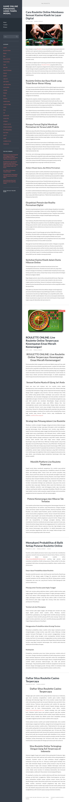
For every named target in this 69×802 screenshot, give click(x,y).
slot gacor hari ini (7, 124)
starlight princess (7, 141)
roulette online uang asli (37, 415)
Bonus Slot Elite (6, 59)
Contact (5, 24)
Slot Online (5, 132)
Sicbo (4, 110)
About (4, 22)
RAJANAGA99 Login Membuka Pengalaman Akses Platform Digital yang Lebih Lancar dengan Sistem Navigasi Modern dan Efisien (10, 164)
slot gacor (5, 121)
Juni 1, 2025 (29, 349)
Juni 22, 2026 (29, 21)
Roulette (5, 98)
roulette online (6, 101)
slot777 (5, 135)
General (5, 73)
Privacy (5, 27)
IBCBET (5, 76)
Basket (4, 53)
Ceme (4, 64)
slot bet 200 (6, 118)
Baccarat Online (7, 50)
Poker (4, 95)
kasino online (6, 87)
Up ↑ (52, 798)
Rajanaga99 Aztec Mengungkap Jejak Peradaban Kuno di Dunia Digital (10, 176)
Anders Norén (60, 797)
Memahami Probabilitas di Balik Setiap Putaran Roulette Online (44, 544)
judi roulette (6, 81)
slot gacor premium (7, 126)
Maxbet (5, 93)
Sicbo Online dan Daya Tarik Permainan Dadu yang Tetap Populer (9, 182)
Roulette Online (46, 64)
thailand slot (6, 143)
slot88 (4, 138)
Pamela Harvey (38, 21)
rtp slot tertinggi (7, 104)
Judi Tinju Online (7, 84)
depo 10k (5, 67)
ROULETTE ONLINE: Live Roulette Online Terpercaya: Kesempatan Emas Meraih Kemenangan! (42, 342)
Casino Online (6, 61)
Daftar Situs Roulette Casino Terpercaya (42, 680)
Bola (4, 56)
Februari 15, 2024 (30, 548)
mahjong (5, 90)
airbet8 (5, 47)
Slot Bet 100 (6, 115)
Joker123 (5, 78)
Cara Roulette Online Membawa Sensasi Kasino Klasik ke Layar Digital (44, 15)
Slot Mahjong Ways (7, 129)
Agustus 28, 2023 (30, 684)
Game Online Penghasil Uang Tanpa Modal (10, 10)
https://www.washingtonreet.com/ (35, 710)
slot (4, 112)
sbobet (4, 107)
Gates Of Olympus (7, 70)
